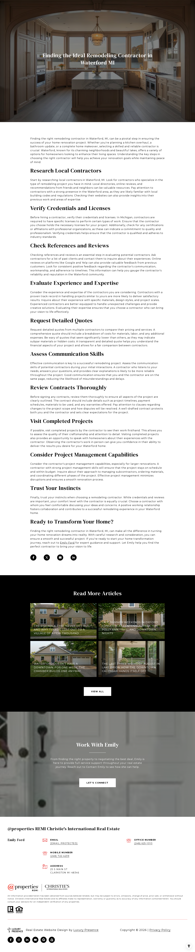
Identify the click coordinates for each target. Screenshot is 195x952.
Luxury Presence (86, 930)
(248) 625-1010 (143, 843)
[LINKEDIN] (27, 940)
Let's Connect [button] (97, 782)
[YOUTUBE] (35, 940)
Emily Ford (67, 542)
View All (97, 691)
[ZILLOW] (52, 940)
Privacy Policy (160, 930)
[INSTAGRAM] (19, 940)
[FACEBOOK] (11, 940)
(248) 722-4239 (59, 856)
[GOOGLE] (44, 940)
